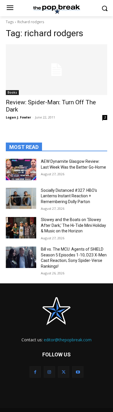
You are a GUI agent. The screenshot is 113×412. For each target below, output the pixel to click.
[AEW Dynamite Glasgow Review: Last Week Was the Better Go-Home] (21, 169)
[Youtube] (77, 372)
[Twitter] (63, 372)
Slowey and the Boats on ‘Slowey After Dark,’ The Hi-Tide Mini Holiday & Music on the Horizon (73, 225)
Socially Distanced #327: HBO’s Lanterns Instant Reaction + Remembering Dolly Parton (69, 196)
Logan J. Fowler (18, 117)
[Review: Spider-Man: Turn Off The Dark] (56, 69)
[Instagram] (49, 372)
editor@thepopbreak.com (68, 339)
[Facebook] (35, 372)
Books (12, 92)
